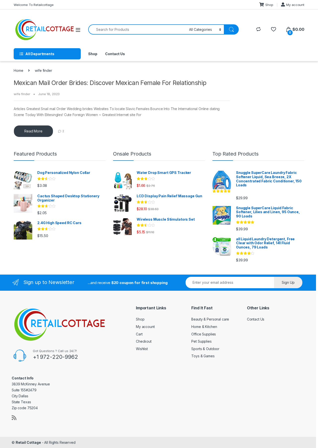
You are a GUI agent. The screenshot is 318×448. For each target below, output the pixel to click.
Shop (269, 5)
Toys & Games (202, 356)
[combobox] (137, 29)
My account (295, 5)
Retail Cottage (28, 442)
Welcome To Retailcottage (34, 5)
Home (18, 70)
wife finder (22, 94)
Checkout (144, 341)
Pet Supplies (201, 341)
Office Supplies (203, 334)
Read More (33, 131)
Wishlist (142, 349)
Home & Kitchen (204, 327)
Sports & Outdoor (205, 349)
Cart (139, 334)
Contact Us (115, 54)
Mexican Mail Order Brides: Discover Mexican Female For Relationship (110, 82)
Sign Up (288, 282)
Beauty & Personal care (210, 319)
